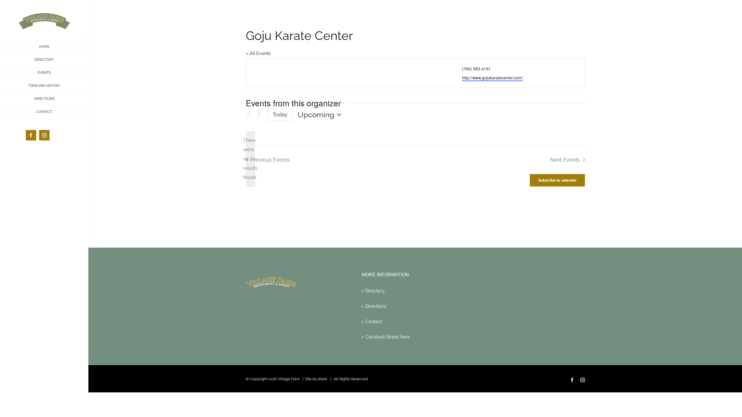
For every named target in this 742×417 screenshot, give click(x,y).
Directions (375, 306)
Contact (373, 321)
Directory (375, 291)
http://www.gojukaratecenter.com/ (492, 78)
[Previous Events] (249, 114)
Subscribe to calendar (557, 180)
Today (280, 114)
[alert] (250, 159)
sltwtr (323, 379)
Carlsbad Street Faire (387, 337)
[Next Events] (259, 114)
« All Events (258, 53)
